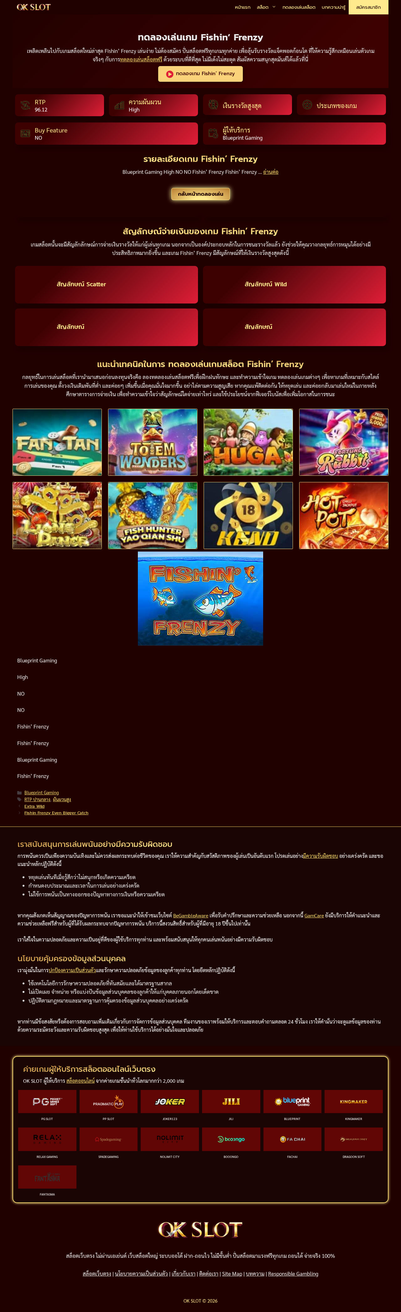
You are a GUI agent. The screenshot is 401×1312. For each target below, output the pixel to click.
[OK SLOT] (34, 7)
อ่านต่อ (271, 171)
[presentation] (57, 442)
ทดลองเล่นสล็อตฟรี (141, 59)
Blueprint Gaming (41, 792)
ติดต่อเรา (208, 1273)
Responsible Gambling (293, 1273)
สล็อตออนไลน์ (80, 1080)
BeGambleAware (190, 915)
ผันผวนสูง (62, 799)
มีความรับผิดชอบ (320, 856)
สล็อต (262, 7)
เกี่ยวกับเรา (183, 1273)
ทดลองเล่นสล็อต (299, 7)
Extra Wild (34, 806)
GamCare (314, 915)
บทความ (255, 1273)
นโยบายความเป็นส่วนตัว (141, 1273)
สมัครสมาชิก (368, 7)
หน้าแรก (243, 7)
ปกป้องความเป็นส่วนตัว (72, 970)
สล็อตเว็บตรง (97, 1273)
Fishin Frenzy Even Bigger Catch (56, 813)
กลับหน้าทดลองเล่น (200, 194)
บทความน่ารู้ (334, 7)
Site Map (232, 1273)
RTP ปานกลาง (37, 799)
